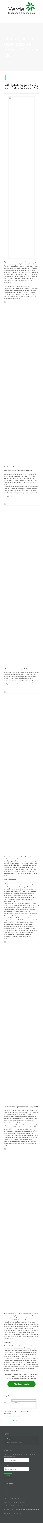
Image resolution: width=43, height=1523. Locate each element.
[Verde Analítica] (21, 8)
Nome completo (9, 1456)
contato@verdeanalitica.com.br (29, 1509)
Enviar (8, 1475)
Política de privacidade (14, 1443)
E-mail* (6, 1465)
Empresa (10, 1439)
